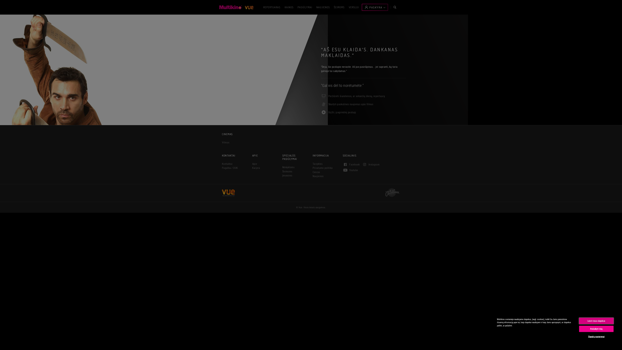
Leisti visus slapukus (596, 320)
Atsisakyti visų (596, 328)
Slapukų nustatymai (596, 336)
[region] (555, 329)
